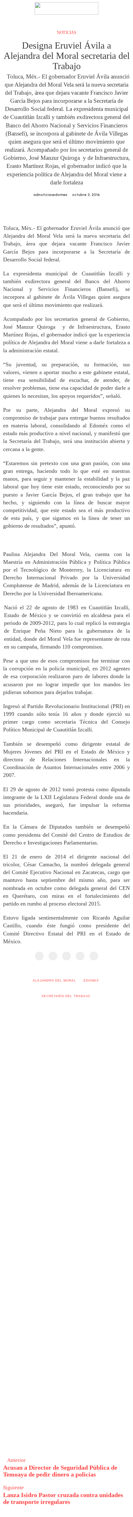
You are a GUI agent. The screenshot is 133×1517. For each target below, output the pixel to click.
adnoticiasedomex (50, 195)
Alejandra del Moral (54, 980)
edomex (91, 980)
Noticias (66, 32)
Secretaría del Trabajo (65, 996)
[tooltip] (39, 956)
